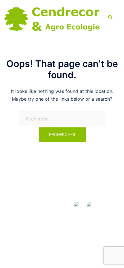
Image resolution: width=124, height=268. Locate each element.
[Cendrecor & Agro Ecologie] (51, 17)
